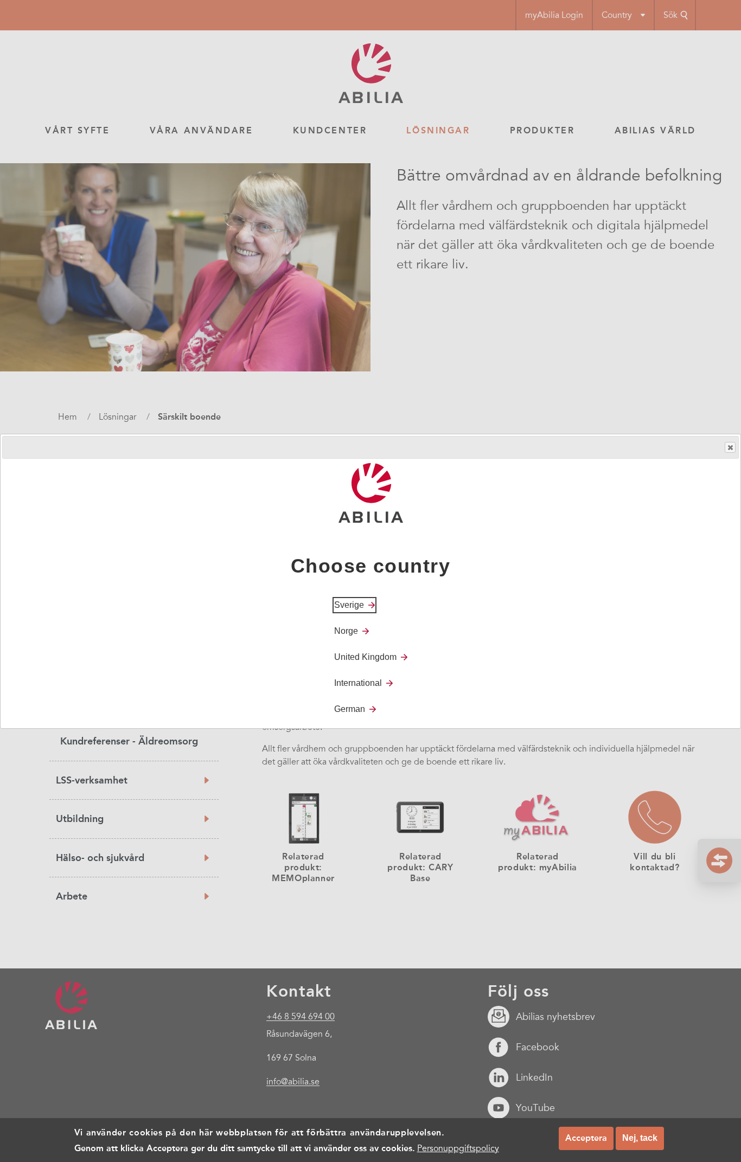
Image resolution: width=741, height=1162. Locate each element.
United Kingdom (365, 656)
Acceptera (586, 1138)
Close (730, 447)
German (349, 708)
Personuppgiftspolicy (458, 1148)
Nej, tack (639, 1137)
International (358, 682)
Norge (346, 630)
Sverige (349, 604)
